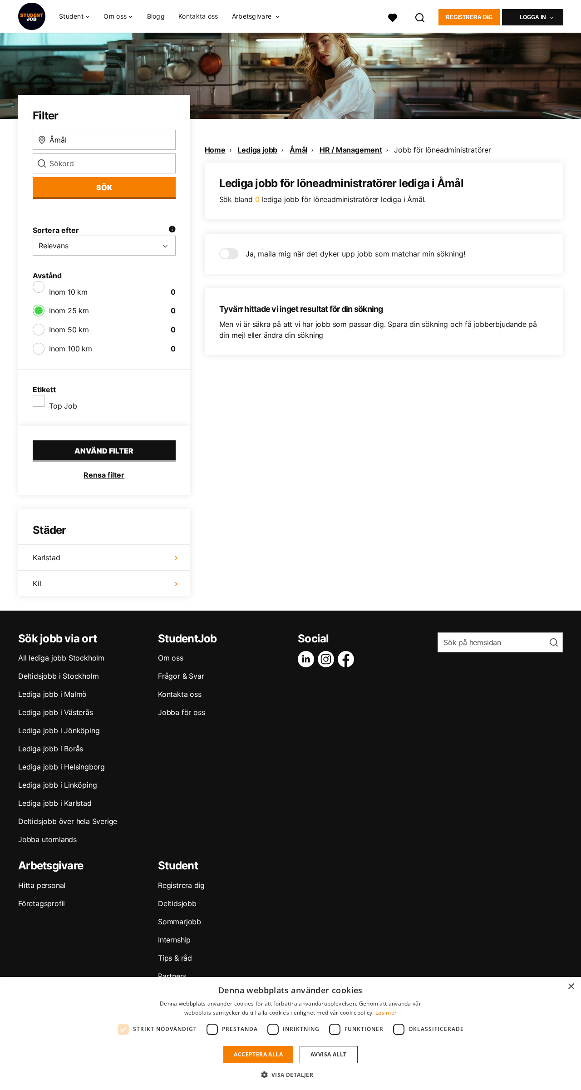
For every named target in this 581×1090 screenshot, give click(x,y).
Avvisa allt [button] (328, 1054)
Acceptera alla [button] (258, 1054)
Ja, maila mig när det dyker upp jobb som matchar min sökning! (355, 253)
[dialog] (290, 1033)
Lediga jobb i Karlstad (55, 803)
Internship (174, 939)
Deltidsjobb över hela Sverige (67, 821)
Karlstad (46, 557)
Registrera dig (469, 17)
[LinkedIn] (308, 659)
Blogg (156, 16)
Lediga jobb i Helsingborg (61, 766)
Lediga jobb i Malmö (52, 694)
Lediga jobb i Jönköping (58, 730)
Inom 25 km (69, 310)
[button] (291, 1074)
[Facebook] (348, 659)
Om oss (170, 657)
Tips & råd (175, 957)
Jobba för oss (181, 712)
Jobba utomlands (47, 839)
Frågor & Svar (181, 676)
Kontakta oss (198, 16)
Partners (172, 976)
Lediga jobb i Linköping (57, 784)
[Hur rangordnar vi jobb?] (172, 230)
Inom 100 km (70, 348)
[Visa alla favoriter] (393, 17)
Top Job (63, 405)
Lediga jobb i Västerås (55, 712)
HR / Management (351, 149)
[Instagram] (328, 659)
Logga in (533, 17)
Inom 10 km (68, 291)
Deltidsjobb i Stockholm (58, 676)
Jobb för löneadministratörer (442, 149)
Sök (104, 187)
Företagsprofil (41, 903)
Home (215, 149)
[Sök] (420, 17)
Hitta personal (41, 885)
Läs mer (386, 1012)
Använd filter (103, 450)
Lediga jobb (257, 149)
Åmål (298, 149)
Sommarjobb (179, 921)
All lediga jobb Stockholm (61, 657)
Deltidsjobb (177, 903)
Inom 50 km (69, 329)
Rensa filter (104, 474)
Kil (37, 583)
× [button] (570, 986)
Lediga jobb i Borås (50, 748)
